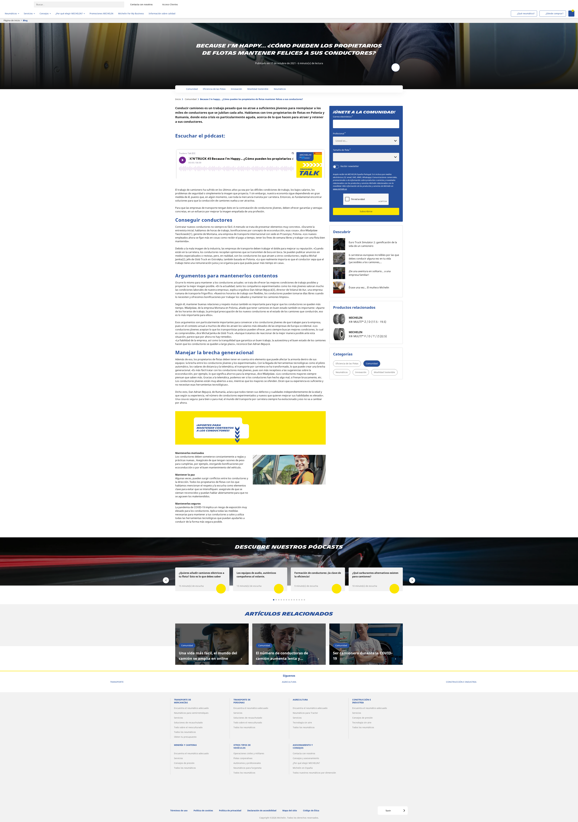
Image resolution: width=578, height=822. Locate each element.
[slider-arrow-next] (412, 580)
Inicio (178, 99)
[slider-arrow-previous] (166, 580)
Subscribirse (366, 211)
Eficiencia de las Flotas (347, 363)
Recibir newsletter (349, 166)
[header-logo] (16, 4)
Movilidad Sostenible (384, 372)
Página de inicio (12, 20)
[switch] (336, 166)
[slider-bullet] (273, 599)
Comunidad (191, 99)
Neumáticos (342, 372)
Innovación (360, 372)
